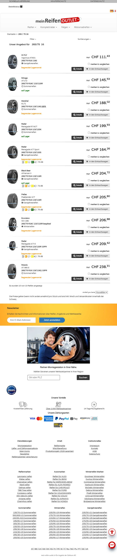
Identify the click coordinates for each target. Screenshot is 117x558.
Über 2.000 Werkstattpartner (58, 409)
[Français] (114, 11)
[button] (112, 531)
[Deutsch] (111, 11)
